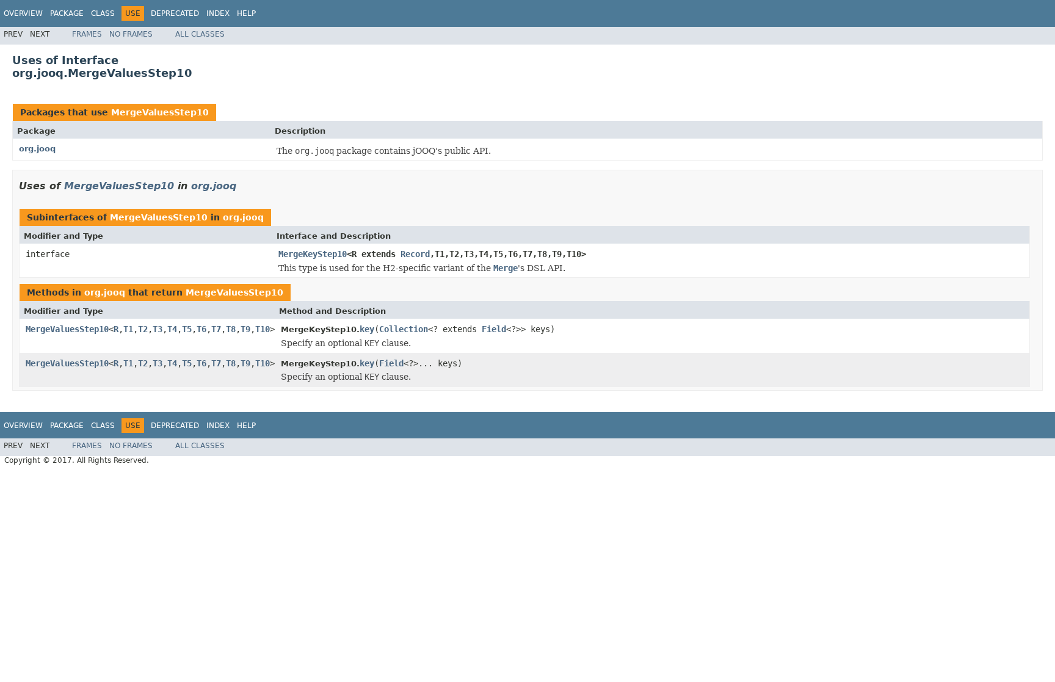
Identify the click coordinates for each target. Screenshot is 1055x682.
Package (67, 13)
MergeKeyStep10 (312, 254)
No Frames (131, 34)
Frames (87, 34)
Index (218, 13)
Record (415, 254)
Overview (23, 13)
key (367, 329)
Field (494, 329)
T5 (187, 329)
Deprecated (175, 13)
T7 (216, 329)
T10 (262, 329)
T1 (128, 329)
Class (103, 13)
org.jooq (37, 148)
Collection (403, 329)
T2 (143, 329)
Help (246, 13)
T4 (172, 329)
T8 (231, 329)
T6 (201, 329)
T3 (157, 329)
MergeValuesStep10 (160, 112)
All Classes (200, 34)
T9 (245, 329)
